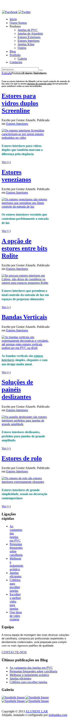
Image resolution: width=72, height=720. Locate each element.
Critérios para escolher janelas (15, 585)
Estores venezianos (16, 175)
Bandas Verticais (24, 316)
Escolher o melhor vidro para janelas (15, 601)
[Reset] (41, 70)
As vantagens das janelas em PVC (31, 667)
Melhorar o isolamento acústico (16, 564)
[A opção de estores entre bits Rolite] (26, 282)
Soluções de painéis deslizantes (17, 389)
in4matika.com (58, 715)
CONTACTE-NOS (14, 652)
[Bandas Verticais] (26, 348)
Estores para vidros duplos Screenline (20, 103)
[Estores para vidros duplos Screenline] (26, 137)
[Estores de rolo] (26, 482)
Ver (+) (6, 162)
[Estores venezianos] (26, 206)
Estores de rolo (22, 458)
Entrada (6, 73)
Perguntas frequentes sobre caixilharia (16, 549)
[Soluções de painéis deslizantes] (26, 424)
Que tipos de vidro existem (16, 616)
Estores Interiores (17, 123)
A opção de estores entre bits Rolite (24, 248)
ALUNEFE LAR (36, 711)
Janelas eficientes (15, 574)
